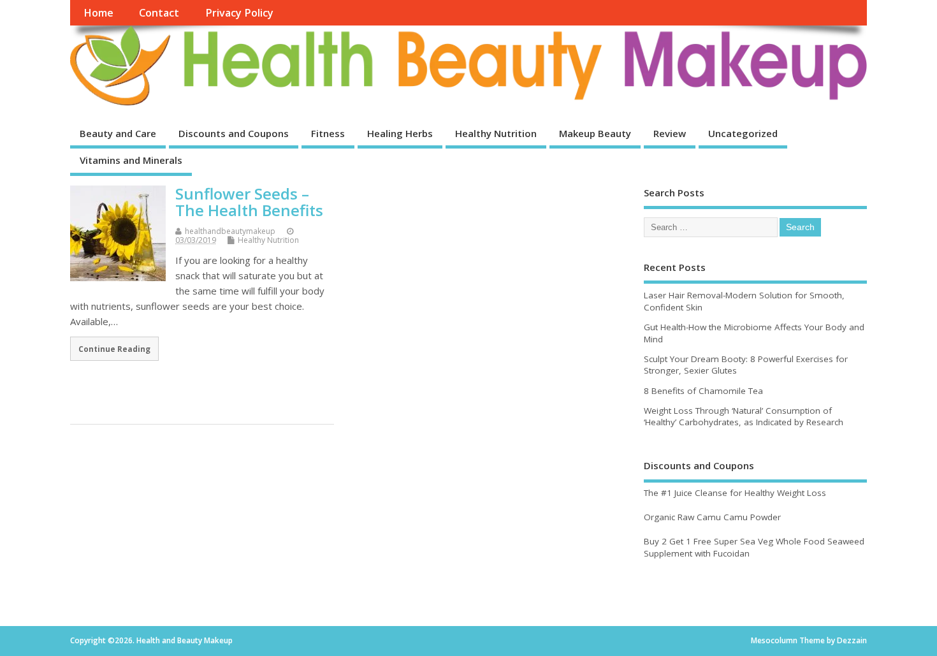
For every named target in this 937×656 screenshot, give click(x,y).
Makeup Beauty (595, 133)
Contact (159, 13)
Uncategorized (743, 133)
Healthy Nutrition (496, 133)
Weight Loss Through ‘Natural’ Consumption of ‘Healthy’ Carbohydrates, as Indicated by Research (743, 416)
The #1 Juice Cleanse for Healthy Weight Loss (735, 493)
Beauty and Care (118, 133)
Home (98, 13)
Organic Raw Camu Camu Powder (712, 517)
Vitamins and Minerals (131, 160)
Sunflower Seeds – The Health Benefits (249, 202)
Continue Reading (114, 349)
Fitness (328, 133)
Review (669, 133)
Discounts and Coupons (233, 133)
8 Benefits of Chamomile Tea (703, 391)
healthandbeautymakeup (230, 231)
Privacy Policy (239, 13)
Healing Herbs (400, 133)
